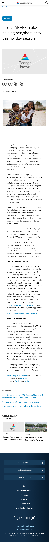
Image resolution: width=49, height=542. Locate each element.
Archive (7, 18)
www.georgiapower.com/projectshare (22, 313)
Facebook (24, 378)
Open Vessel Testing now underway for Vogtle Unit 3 (23, 406)
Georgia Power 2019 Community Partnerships (20, 402)
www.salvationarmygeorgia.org (20, 305)
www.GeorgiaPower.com (17, 376)
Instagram (29, 381)
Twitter (17, 381)
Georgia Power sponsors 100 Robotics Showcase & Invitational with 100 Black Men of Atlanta (13, 438)
